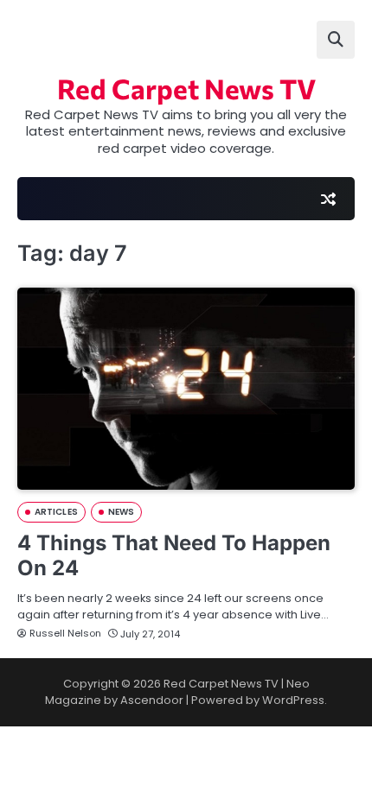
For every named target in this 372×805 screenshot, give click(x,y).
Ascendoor (151, 700)
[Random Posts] (328, 199)
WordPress (293, 700)
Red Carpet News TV (186, 88)
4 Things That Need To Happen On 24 (173, 555)
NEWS (121, 511)
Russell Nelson (65, 633)
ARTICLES (56, 511)
